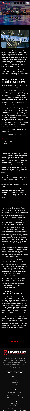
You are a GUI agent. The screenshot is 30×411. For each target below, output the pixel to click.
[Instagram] (21, 3)
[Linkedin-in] (15, 3)
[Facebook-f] (18, 3)
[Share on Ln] (18, 341)
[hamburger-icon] (27, 3)
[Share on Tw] (15, 341)
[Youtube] (23, 3)
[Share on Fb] (12, 341)
